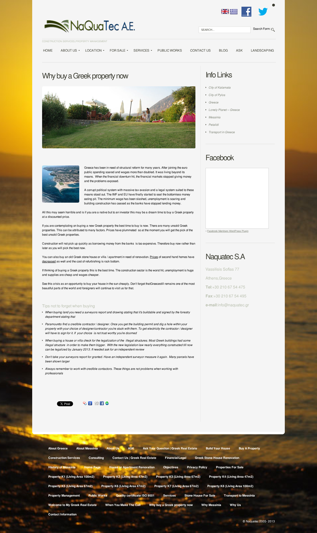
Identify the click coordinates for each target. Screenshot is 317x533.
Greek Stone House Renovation (217, 457)
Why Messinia (211, 504)
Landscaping (262, 50)
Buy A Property (249, 448)
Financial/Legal (175, 457)
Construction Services (64, 457)
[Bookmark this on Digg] (97, 403)
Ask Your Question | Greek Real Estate (170, 448)
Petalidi (214, 124)
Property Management (64, 495)
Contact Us (200, 50)
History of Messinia (62, 467)
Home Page (92, 467)
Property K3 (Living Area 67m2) (178, 476)
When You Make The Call (122, 504)
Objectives (170, 467)
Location (93, 51)
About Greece (58, 448)
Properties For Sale (229, 467)
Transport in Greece (222, 132)
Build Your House (218, 448)
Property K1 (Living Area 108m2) (71, 476)
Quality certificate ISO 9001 (135, 495)
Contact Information (62, 514)
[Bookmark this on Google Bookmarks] (90, 403)
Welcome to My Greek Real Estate (72, 504)
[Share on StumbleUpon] (107, 403)
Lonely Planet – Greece (224, 109)
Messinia (214, 117)
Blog (223, 50)
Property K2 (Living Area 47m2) (125, 476)
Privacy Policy (197, 467)
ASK (239, 50)
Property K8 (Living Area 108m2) (230, 486)
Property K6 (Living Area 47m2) (123, 486)
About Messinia (87, 448)
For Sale (117, 51)
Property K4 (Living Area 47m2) (231, 476)
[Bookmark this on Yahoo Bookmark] (85, 403)
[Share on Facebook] (102, 403)
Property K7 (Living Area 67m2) (176, 486)
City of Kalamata (220, 87)
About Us (68, 51)
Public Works (170, 50)
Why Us (235, 504)
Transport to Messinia (239, 495)
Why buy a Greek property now (171, 504)
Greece (213, 102)
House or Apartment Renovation (132, 467)
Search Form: (261, 28)
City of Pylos (217, 95)
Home (48, 50)
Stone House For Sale (200, 495)
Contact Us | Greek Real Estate (134, 457)
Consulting (96, 457)
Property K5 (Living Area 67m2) (70, 486)
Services (141, 51)
